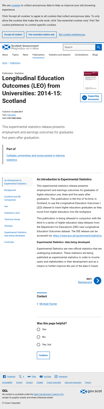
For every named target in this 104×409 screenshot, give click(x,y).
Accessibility (7, 382)
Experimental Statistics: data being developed (15, 234)
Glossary (8, 226)
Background (10, 190)
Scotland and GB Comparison (12, 198)
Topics (15, 54)
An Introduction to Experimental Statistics (15, 182)
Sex (6, 206)
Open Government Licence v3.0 (48, 394)
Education (11, 115)
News (25, 54)
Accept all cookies (13, 34)
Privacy (88, 382)
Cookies (39, 382)
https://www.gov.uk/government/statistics (77, 235)
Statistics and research (60, 54)
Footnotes (9, 242)
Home (4, 63)
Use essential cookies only (41, 34)
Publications (38, 54)
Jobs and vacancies (73, 382)
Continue (43, 355)
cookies (15, 5)
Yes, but (46, 344)
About (5, 54)
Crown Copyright (54, 382)
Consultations (81, 54)
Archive (19, 382)
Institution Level (12, 213)
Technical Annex (12, 219)
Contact (29, 382)
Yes (44, 329)
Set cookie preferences (72, 34)
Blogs (95, 54)
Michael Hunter (48, 303)
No (44, 336)
